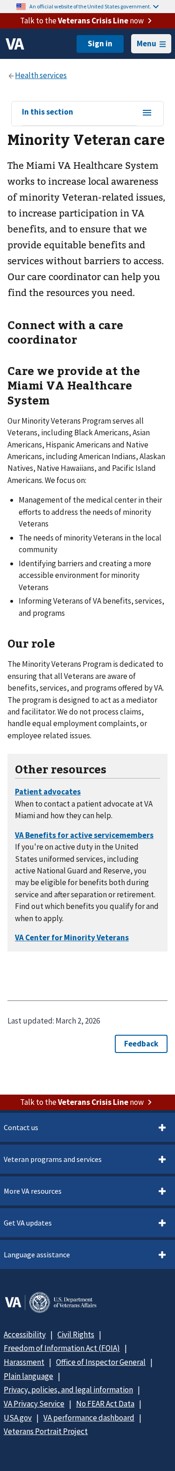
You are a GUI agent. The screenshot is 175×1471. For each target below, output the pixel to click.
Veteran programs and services (53, 1159)
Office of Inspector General (101, 1362)
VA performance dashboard (88, 1418)
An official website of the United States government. (90, 6)
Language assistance (37, 1254)
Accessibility (25, 1334)
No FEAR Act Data (105, 1404)
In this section (47, 112)
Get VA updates (28, 1222)
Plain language (28, 1376)
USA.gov (18, 1418)
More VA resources (33, 1191)
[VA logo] (15, 44)
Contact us (21, 1127)
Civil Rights (75, 1334)
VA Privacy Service (34, 1404)
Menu (146, 43)
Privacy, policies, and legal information (68, 1389)
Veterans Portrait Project (46, 1431)
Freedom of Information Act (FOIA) (62, 1348)
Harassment (24, 1362)
